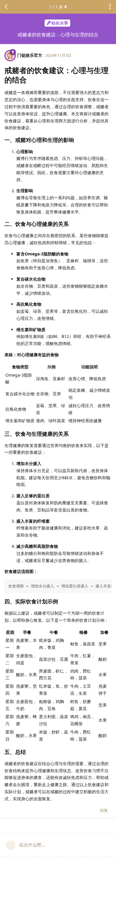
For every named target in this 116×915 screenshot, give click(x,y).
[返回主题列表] (6, 7)
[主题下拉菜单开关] (110, 7)
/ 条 (56, 6)
